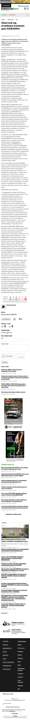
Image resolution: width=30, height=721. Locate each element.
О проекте (20, 673)
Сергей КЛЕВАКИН (11, 314)
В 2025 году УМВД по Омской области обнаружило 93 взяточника (11, 370)
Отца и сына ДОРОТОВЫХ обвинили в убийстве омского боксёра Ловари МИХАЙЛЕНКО (14, 494)
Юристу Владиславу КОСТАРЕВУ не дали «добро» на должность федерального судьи (14, 468)
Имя (2, 338)
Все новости (4, 613)
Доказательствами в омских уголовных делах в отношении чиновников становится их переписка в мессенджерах (15, 377)
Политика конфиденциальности (13, 706)
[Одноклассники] (21, 319)
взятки (3, 314)
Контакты (20, 677)
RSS (19, 689)
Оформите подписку (18, 622)
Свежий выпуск (22, 641)
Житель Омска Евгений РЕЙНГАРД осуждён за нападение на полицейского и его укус (15, 569)
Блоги (19, 661)
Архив (19, 665)
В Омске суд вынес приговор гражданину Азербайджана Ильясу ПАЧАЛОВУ (13, 564)
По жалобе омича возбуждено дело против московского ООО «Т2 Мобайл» (14, 591)
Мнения (20, 655)
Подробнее (12, 711)
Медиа (19, 644)
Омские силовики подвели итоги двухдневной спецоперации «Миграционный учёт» (13, 481)
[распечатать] (14, 320)
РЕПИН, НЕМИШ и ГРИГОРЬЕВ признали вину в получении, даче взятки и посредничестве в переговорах (13, 385)
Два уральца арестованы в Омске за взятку (13, 392)
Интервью (20, 651)
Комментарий (4, 343)
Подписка (20, 685)
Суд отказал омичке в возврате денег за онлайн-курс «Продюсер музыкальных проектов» (13, 605)
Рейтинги (20, 658)
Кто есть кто (21, 648)
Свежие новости (7, 464)
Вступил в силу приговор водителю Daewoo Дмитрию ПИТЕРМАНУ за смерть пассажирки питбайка (15, 585)
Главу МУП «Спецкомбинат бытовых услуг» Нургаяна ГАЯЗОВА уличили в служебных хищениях (14, 575)
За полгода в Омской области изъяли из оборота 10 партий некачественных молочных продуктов (14, 507)
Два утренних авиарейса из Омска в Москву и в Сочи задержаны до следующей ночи (14, 500)
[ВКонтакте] (19, 319)
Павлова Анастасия (11, 305)
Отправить (4, 362)
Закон (4, 522)
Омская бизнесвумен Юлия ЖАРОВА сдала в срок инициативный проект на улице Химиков (14, 474)
